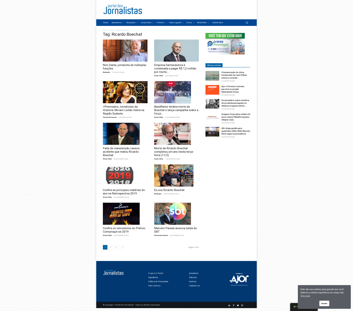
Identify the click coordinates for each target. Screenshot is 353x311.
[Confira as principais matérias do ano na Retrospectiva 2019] (125, 175)
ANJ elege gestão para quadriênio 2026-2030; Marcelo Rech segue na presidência (235, 131)
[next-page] (122, 247)
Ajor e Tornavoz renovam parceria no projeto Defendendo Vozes (232, 89)
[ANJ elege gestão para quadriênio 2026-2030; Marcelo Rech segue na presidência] (212, 132)
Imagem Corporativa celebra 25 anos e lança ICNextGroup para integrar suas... (235, 117)
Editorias (193, 277)
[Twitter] (238, 305)
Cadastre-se (194, 285)
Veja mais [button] (305, 296)
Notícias (192, 281)
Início (105, 30)
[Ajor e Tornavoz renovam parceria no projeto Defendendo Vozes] (212, 90)
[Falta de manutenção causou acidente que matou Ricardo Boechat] (125, 134)
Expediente (153, 277)
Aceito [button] (324, 303)
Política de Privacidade (158, 281)
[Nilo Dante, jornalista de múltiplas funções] (125, 51)
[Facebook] (233, 305)
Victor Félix (158, 76)
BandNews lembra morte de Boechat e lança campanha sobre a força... (176, 110)
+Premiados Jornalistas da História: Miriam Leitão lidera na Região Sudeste (123, 110)
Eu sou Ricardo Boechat (169, 190)
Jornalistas (193, 273)
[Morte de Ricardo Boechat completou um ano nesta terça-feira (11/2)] (176, 134)
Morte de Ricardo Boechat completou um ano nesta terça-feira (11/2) (174, 152)
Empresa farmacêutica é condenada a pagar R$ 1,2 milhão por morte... (175, 68)
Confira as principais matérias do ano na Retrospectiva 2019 (124, 191)
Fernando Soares (110, 117)
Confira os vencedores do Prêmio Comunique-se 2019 (124, 230)
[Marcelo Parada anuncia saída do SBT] (176, 214)
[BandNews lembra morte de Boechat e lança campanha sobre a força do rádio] (176, 92)
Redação (106, 72)
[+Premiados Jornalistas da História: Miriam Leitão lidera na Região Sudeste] (125, 92)
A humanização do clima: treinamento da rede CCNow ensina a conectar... (234, 75)
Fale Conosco (154, 285)
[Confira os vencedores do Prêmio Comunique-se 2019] (125, 214)
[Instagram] (242, 305)
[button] (247, 22)
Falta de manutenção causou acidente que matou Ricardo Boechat (121, 152)
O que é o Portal (155, 273)
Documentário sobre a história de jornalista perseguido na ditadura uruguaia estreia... (235, 103)
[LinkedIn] (229, 305)
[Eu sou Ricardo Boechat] (176, 175)
